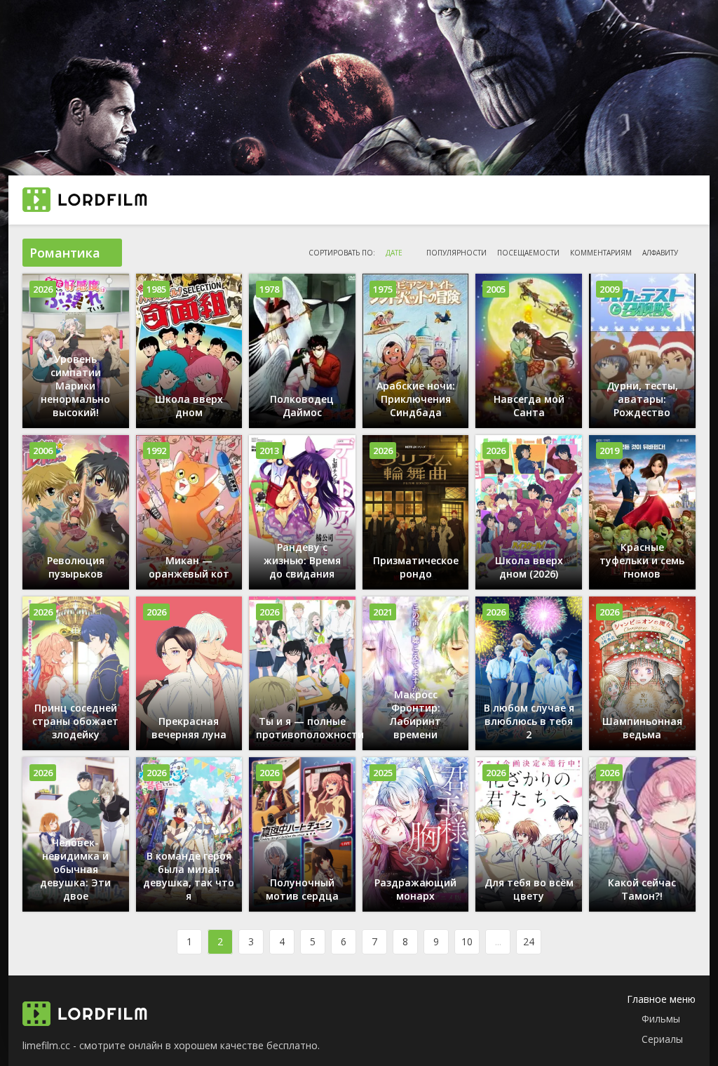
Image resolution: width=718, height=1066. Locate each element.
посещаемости (528, 253)
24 (528, 941)
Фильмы (661, 1018)
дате (394, 253)
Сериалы (662, 1039)
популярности (456, 253)
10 (467, 941)
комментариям (601, 253)
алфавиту (660, 253)
